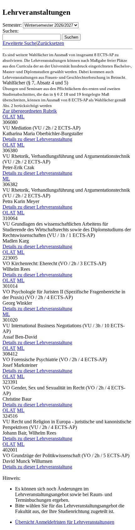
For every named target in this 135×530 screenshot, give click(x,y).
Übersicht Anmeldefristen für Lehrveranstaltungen (64, 522)
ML (20, 116)
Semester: (12, 25)
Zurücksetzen (50, 43)
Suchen (71, 37)
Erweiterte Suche (19, 43)
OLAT (9, 116)
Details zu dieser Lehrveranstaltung (37, 139)
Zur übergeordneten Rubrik (30, 111)
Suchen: (11, 31)
